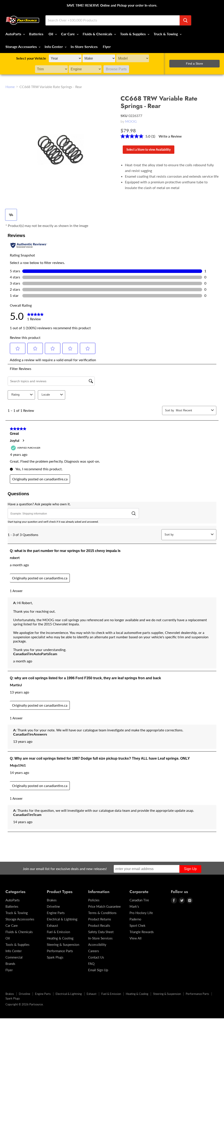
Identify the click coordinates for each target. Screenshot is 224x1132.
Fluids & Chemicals (98, 34)
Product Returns (99, 919)
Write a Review (170, 136)
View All (136, 938)
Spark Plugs (55, 957)
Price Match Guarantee (104, 906)
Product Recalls (99, 925)
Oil (51, 34)
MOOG (131, 121)
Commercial (14, 957)
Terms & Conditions (102, 913)
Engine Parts (56, 913)
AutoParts (13, 34)
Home (10, 87)
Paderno (135, 919)
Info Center (54, 46)
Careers (93, 951)
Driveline (53, 906)
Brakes (52, 900)
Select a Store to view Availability (148, 149)
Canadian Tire (139, 900)
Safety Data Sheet (101, 932)
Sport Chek (137, 925)
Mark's (134, 906)
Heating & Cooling (60, 938)
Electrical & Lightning (62, 919)
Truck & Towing (166, 34)
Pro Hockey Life (141, 913)
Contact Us (96, 957)
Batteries (36, 34)
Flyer (107, 46)
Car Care (68, 34)
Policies (94, 900)
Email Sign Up (98, 970)
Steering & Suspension (63, 944)
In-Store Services (84, 46)
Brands (10, 964)
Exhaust (52, 925)
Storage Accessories (21, 46)
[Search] (185, 20)
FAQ (91, 964)
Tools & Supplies (133, 34)
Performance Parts (60, 951)
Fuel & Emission (58, 932)
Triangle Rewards (142, 932)
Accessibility (97, 944)
